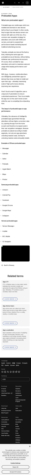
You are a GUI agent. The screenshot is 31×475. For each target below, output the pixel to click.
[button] (15, 265)
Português (24, 363)
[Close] (30, 446)
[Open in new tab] (11, 393)
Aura (6, 74)
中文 (2, 365)
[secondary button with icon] (27, 2)
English (3, 363)
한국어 (17, 365)
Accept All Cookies (15, 472)
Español (7, 365)
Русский (12, 365)
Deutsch (8, 363)
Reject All (15, 467)
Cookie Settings (15, 463)
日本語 (13, 363)
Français (18, 363)
